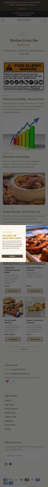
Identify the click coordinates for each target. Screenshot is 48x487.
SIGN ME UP (12, 256)
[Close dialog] (46, 227)
